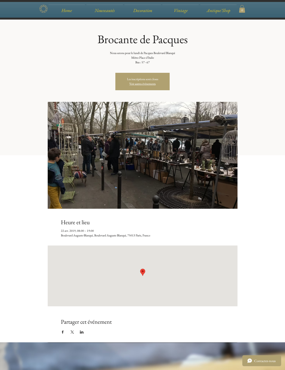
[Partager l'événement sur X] (72, 332)
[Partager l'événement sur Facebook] (63, 332)
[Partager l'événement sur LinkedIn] (82, 332)
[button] (143, 9)
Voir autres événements (142, 84)
